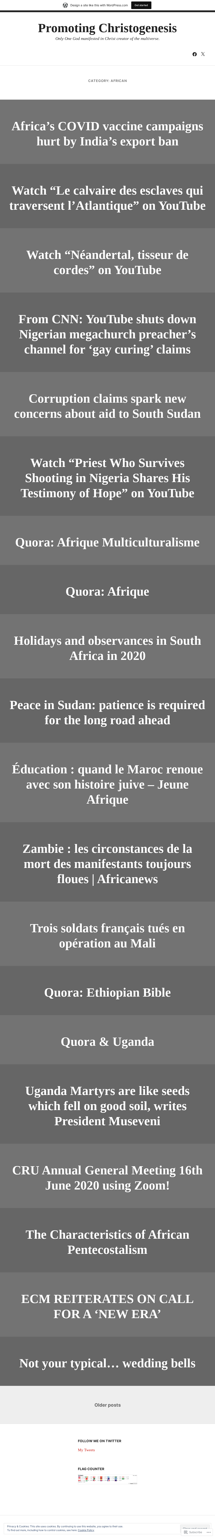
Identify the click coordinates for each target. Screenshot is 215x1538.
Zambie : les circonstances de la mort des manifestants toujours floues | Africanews (107, 864)
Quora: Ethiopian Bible (107, 992)
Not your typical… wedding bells (107, 1363)
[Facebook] (194, 54)
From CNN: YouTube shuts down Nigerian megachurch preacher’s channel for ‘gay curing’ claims (107, 334)
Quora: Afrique (107, 591)
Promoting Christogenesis (107, 28)
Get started (141, 5)
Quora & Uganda (107, 1042)
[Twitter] (202, 54)
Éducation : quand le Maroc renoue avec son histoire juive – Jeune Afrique (107, 784)
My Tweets (86, 1450)
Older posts (107, 1405)
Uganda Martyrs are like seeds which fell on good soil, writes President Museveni (107, 1106)
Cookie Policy (86, 1530)
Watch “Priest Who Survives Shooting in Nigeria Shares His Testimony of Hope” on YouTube (107, 478)
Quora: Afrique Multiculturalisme (107, 542)
